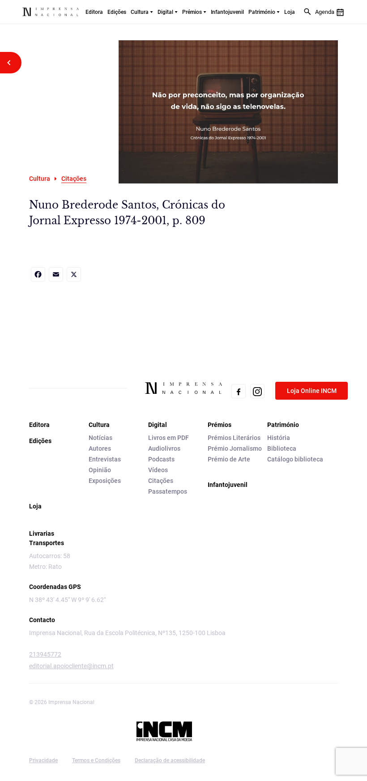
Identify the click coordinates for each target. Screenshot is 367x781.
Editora (94, 12)
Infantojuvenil (227, 12)
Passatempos (167, 491)
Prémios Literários (234, 437)
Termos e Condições (96, 760)
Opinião (100, 470)
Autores (100, 448)
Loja (289, 12)
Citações (160, 480)
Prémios (192, 12)
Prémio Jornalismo (235, 448)
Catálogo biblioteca (295, 459)
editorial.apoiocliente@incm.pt (71, 666)
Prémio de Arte (229, 459)
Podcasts (161, 459)
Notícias (100, 437)
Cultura (140, 12)
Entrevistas (105, 459)
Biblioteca (281, 448)
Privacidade (43, 760)
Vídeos (158, 470)
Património (261, 12)
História (278, 437)
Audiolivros (164, 448)
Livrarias (41, 533)
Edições (116, 12)
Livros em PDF (168, 437)
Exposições (105, 480)
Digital (165, 12)
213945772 (45, 654)
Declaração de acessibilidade (170, 760)
